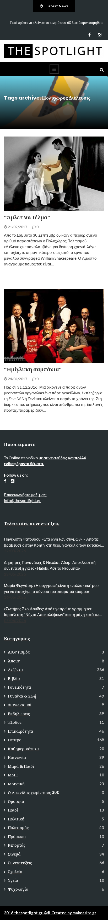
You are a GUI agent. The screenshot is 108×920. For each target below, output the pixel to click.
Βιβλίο (14, 678)
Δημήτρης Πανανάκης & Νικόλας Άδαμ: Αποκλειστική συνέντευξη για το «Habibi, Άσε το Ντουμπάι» (49, 565)
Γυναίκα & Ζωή (22, 696)
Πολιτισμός (18, 827)
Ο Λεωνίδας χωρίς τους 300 (34, 792)
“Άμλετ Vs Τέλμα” (27, 217)
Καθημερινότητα (23, 749)
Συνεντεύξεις (20, 862)
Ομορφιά (16, 801)
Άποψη (14, 661)
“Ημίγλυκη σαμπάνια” (33, 369)
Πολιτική (16, 819)
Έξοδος (14, 722)
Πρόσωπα (17, 836)
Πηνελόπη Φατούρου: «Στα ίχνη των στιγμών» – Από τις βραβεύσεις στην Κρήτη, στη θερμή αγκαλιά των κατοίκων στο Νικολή (53, 542)
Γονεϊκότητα (19, 687)
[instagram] (99, 34)
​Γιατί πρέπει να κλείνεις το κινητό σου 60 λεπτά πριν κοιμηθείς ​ (57, 22)
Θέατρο (14, 740)
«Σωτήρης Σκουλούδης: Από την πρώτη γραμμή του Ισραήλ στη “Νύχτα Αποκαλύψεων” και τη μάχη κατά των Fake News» (52, 612)
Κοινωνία (17, 757)
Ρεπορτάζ (16, 845)
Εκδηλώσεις (19, 713)
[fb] (89, 34)
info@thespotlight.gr (22, 500)
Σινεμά (14, 854)
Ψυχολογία (18, 889)
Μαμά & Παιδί (21, 766)
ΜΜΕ (13, 775)
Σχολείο (15, 871)
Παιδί (13, 810)
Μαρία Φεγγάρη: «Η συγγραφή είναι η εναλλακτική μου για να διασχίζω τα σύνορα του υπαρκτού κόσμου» (51, 588)
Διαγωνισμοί (19, 704)
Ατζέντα (18, 208)
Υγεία (13, 880)
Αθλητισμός (19, 652)
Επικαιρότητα (20, 731)
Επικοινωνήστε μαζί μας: (25, 494)
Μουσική (16, 784)
